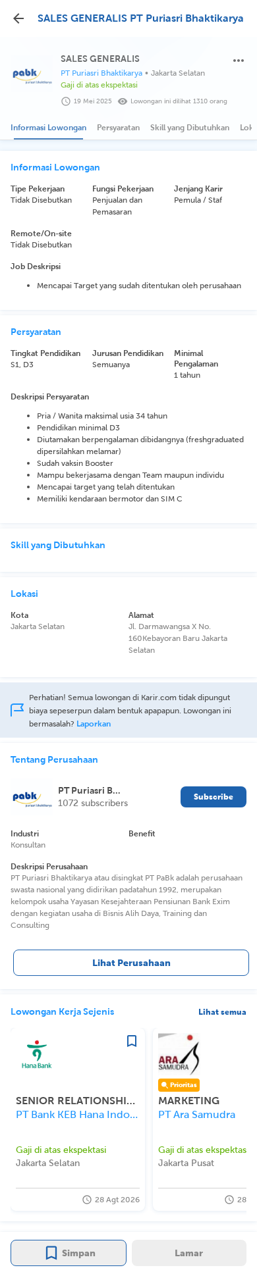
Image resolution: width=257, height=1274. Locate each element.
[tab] (48, 128)
